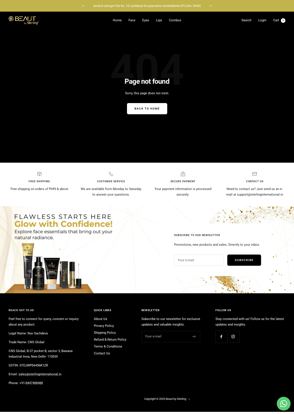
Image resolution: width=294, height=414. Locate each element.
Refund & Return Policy (110, 339)
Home (117, 20)
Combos (175, 20)
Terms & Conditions (108, 346)
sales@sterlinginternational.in (40, 374)
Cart (278, 20)
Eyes (145, 20)
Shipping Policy (105, 333)
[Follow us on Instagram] (233, 337)
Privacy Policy (104, 326)
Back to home (147, 108)
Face (131, 20)
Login (262, 20)
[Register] (194, 336)
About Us (100, 319)
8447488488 (34, 383)
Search (246, 20)
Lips (159, 20)
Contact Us (102, 353)
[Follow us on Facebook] (221, 337)
